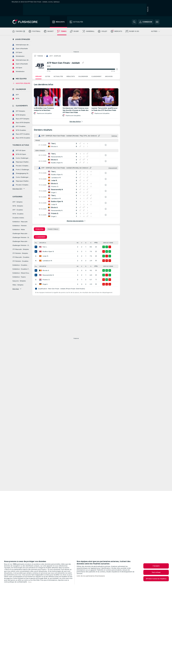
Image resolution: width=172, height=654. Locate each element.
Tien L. (45, 247)
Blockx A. (46, 270)
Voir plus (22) (17, 189)
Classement (96, 76)
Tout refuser (156, 572)
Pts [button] (96, 243)
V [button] (81, 243)
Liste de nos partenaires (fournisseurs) (91, 576)
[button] (117, 69)
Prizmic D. (46, 280)
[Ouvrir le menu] (157, 21)
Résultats (70, 76)
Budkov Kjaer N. (48, 251)
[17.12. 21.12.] (82, 69)
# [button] (35, 243)
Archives (109, 76)
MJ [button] (77, 243)
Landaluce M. (47, 261)
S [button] (90, 243)
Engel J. (45, 284)
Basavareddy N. (48, 275)
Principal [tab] (39, 229)
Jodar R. (46, 256)
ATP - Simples (55, 56)
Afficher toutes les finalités (156, 579)
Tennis (40, 56)
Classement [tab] (40, 237)
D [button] (85, 243)
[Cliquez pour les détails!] (76, 145)
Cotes (47, 76)
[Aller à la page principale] (26, 22)
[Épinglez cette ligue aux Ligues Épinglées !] (83, 63)
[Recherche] (134, 21)
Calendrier (83, 76)
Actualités (58, 76)
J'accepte (156, 566)
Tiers (29, 582)
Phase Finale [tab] (53, 229)
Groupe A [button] (42, 243)
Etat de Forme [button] (108, 243)
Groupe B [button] (42, 266)
